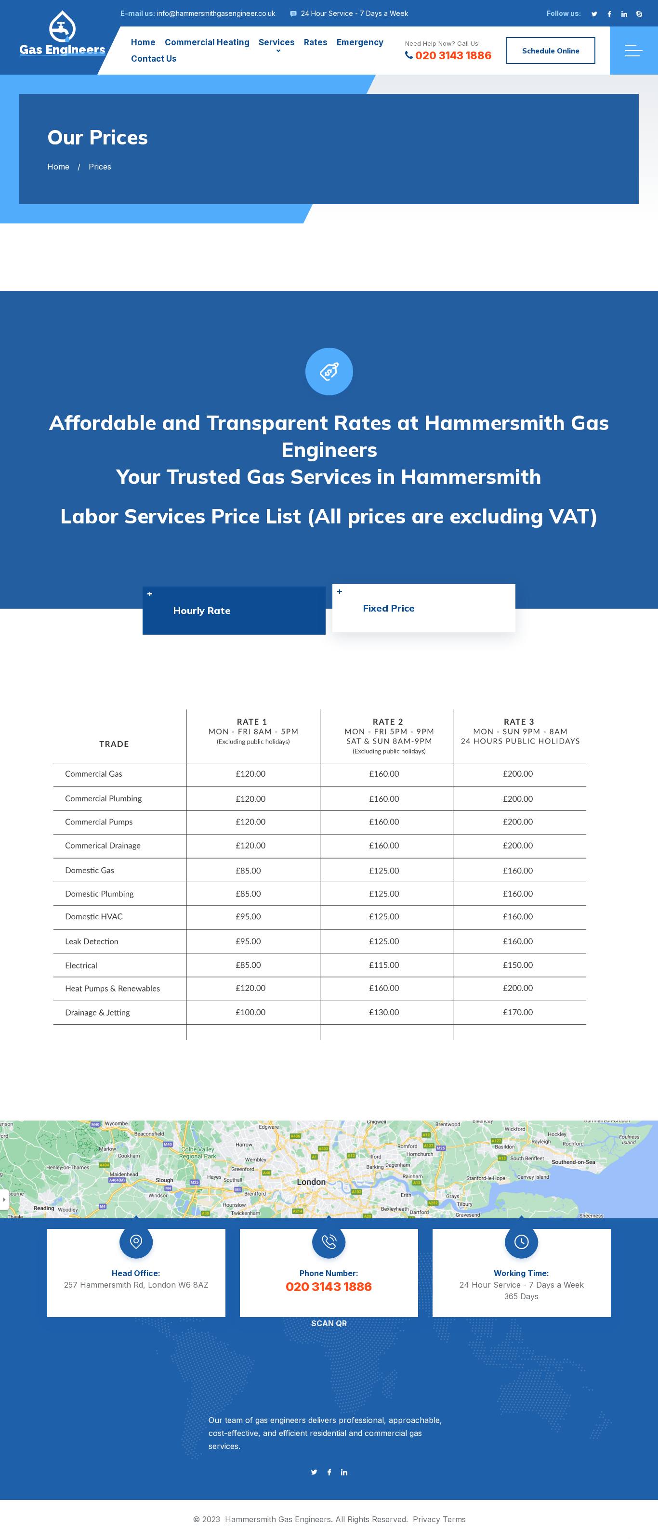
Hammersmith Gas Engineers (278, 1519)
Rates (316, 42)
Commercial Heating (207, 42)
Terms (454, 1519)
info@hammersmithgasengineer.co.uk (216, 13)
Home (143, 42)
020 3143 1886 (453, 55)
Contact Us (154, 59)
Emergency (360, 42)
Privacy (426, 1519)
